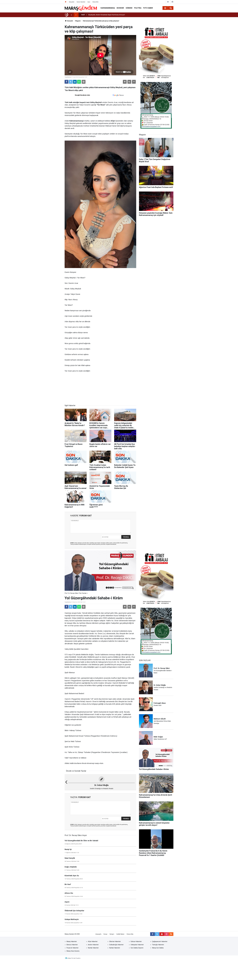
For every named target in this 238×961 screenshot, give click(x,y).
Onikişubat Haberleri (137, 945)
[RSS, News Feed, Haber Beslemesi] (171, 934)
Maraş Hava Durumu (72, 951)
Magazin (78, 21)
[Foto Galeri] (172, 2)
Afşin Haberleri (92, 941)
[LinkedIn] (75, 82)
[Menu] (165, 8)
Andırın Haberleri (93, 945)
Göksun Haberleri (136, 941)
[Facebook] (66, 82)
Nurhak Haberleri (93, 948)
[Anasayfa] (66, 2)
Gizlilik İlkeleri (120, 934)
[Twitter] (71, 82)
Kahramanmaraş (108, 8)
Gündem (129, 8)
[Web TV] (168, 2)
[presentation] (71, 15)
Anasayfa (70, 21)
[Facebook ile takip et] (152, 934)
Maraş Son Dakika (158, 948)
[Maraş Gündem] (81, 8)
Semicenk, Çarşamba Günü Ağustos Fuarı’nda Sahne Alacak (107, 15)
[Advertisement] (100, 388)
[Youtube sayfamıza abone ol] (161, 934)
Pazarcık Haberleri (72, 948)
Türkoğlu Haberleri (158, 945)
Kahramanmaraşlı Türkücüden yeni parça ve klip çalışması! (101, 21)
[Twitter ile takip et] (157, 934)
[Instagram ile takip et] (166, 934)
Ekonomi (120, 8)
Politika (137, 8)
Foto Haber (148, 8)
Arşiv (88, 2)
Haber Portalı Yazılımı (74, 958)
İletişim (112, 934)
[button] (125, 82)
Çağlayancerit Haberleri (159, 941)
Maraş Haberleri (71, 941)
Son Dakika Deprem (137, 948)
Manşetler (71, 2)
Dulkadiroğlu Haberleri (116, 945)
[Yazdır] (83, 82)
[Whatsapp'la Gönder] (79, 82)
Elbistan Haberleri (115, 941)
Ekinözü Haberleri (72, 945)
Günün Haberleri (81, 2)
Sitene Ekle (95, 2)
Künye (105, 934)
